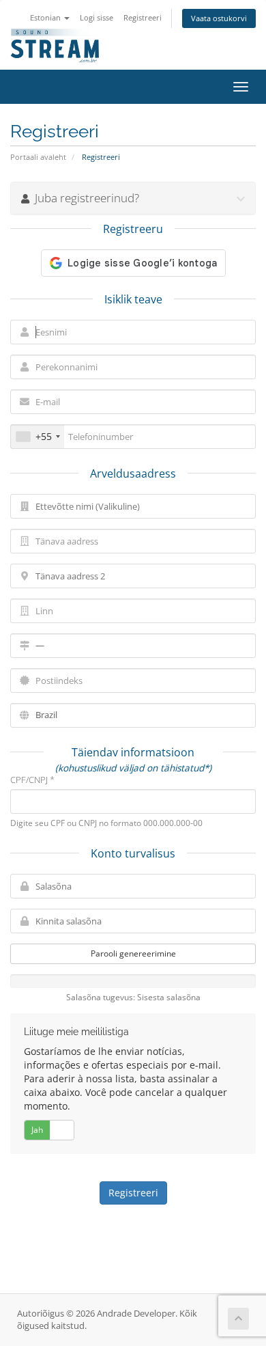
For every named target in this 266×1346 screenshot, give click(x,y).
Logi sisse (96, 17)
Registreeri (142, 17)
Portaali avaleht (38, 157)
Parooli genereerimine (133, 953)
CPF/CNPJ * (32, 779)
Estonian (46, 17)
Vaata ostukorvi (219, 18)
